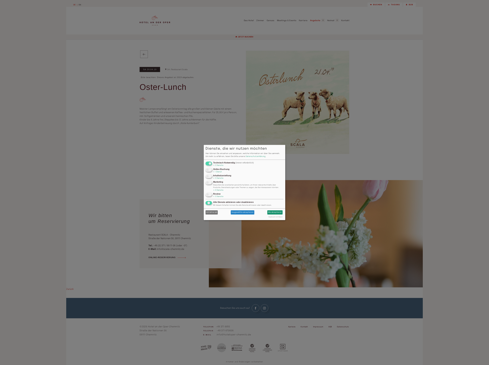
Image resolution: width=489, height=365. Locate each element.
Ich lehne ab (211, 212)
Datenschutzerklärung (255, 156)
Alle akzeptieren (275, 212)
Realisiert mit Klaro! (275, 217)
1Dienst (217, 172)
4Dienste (218, 190)
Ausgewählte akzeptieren (243, 212)
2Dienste (218, 165)
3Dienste (218, 178)
